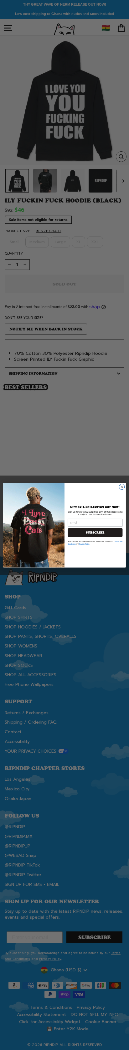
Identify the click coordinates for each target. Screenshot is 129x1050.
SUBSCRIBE (95, 532)
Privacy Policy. (84, 544)
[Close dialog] (122, 487)
